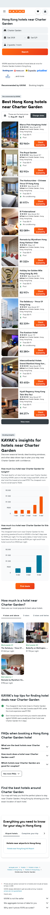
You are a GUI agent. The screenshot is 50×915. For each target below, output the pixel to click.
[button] (4, 11)
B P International (27, 211)
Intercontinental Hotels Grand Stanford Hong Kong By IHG (33, 362)
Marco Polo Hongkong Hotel (33, 124)
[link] (25, 586)
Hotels (23, 867)
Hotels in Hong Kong (14, 870)
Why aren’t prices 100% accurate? (19, 907)
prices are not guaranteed (13, 891)
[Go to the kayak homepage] (17, 11)
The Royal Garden (28, 152)
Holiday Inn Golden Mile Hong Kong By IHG (31, 272)
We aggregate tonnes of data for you (20, 903)
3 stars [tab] (26, 615)
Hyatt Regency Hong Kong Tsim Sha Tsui (32, 393)
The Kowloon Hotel (29, 332)
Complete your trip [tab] (30, 833)
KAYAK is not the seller (14, 898)
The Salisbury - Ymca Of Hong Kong (31, 303)
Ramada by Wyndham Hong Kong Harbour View (33, 241)
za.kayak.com (13, 867)
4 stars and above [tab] (11, 615)
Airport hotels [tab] (11, 833)
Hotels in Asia (33, 867)
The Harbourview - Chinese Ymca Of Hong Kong (33, 182)
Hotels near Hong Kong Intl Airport (20, 848)
